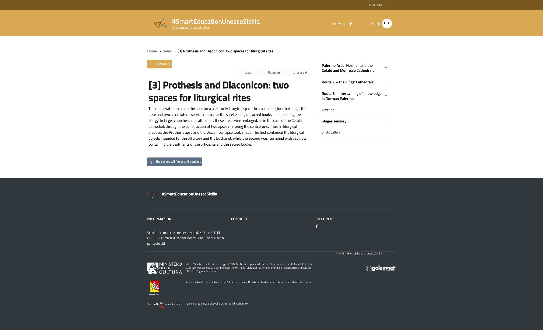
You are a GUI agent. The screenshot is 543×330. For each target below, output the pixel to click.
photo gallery (331, 132)
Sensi (167, 51)
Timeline (328, 110)
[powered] (381, 268)
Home (152, 51)
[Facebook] (349, 23)
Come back (163, 63)
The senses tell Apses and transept (178, 161)
